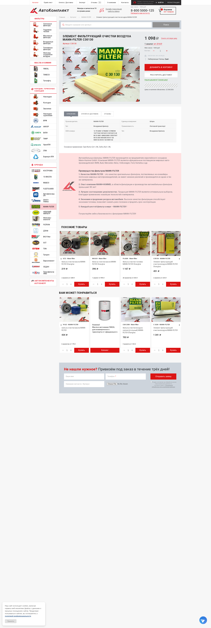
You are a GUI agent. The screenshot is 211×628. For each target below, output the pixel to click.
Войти (161, 2)
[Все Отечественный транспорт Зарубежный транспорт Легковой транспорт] (106, 30)
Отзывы (107, 114)
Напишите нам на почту (140, 13)
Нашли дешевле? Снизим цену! (156, 80)
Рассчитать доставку (161, 75)
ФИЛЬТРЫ (39, 19)
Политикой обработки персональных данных (163, 386)
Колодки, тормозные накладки (44, 90)
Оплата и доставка (89, 114)
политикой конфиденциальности (18, 616)
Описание (71, 114)
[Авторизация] (210, 1)
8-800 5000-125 (142, 10)
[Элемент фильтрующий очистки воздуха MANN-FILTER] (101, 74)
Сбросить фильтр (162, 30)
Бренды (38, 165)
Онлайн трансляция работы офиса (114, 10)
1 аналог (153, 44)
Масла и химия (42, 63)
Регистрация (173, 2)
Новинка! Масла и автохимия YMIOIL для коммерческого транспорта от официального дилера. (104, 329)
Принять (10, 621)
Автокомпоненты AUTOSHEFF (44, 282)
